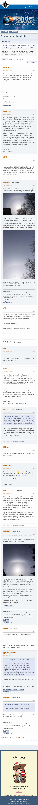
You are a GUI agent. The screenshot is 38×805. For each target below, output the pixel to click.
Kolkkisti (7, 465)
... (22, 59)
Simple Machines (23, 801)
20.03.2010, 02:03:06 (7, 371)
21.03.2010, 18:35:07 (7, 493)
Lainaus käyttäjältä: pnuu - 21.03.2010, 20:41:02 (17, 704)
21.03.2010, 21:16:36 (7, 655)
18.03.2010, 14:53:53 (7, 351)
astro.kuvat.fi (6, 299)
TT (5, 308)
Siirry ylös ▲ (26, 799)
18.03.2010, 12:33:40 (7, 311)
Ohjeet (10, 799)
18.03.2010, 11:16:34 (7, 185)
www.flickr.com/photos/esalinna (10, 102)
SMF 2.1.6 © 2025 (15, 801)
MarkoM (7, 182)
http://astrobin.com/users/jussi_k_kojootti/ (13, 689)
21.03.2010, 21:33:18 (7, 700)
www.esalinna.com (7, 105)
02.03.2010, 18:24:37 (7, 160)
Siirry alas (4, 59)
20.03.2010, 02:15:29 (7, 412)
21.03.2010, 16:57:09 (7, 450)
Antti (6, 369)
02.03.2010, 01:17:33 (7, 70)
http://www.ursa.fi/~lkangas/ (17, 441)
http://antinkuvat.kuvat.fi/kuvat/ (18, 403)
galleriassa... (9, 606)
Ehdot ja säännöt (18, 799)
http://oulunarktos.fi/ (8, 691)
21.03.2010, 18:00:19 (7, 468)
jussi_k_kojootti (10, 653)
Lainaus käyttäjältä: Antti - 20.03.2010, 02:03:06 (17, 416)
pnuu (6, 628)
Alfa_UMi (7, 111)
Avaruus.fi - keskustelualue (14, 36)
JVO (5, 157)
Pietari (6, 447)
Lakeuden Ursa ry (7, 302)
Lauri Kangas (9, 409)
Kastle (6, 67)
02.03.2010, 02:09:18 (7, 114)
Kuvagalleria (6, 301)
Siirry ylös (5, 737)
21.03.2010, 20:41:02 (7, 631)
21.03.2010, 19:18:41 (7, 534)
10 (23, 59)
